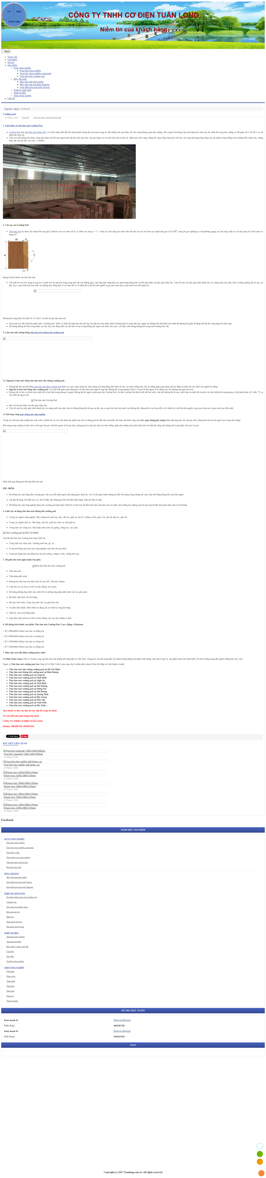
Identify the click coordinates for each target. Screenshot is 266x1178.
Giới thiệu (12, 59)
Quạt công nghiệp (22, 68)
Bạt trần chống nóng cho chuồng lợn (21, 897)
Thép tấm (10, 971)
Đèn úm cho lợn (13, 912)
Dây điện (10, 956)
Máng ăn (10, 917)
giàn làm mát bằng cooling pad (47, 387)
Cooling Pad (14, 132)
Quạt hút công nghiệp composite (35, 73)
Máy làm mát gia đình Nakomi (34, 84)
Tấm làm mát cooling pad (32, 76)
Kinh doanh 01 (11, 1020)
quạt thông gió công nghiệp (32, 414)
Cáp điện (10, 951)
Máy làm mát (20, 79)
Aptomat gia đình (13, 942)
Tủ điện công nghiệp (15, 961)
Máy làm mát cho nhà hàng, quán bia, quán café (37, 1133)
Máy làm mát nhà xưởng (32, 81)
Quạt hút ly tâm (12, 852)
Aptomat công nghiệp (15, 937)
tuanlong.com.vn (24, 1099)
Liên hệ (11, 98)
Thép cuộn (10, 976)
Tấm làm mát (15, 231)
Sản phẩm (12, 65)
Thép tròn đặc (12, 1001)
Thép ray (10, 996)
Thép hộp (10, 986)
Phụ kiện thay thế (13, 867)
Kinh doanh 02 (11, 1031)
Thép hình (10, 981)
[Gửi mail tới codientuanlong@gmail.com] (133, 1020)
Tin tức (10, 62)
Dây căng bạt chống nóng (17, 907)
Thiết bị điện (20, 93)
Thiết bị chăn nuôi (22, 90)
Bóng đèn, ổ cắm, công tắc (17, 946)
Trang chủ (12, 57)
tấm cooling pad (53, 118)
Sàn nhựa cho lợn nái (15, 927)
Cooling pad (39, 118)
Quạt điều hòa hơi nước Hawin (35, 87)
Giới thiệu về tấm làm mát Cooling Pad (23, 126)
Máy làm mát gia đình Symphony (30, 1128)
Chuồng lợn (11, 902)
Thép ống (10, 991)
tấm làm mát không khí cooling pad (47, 332)
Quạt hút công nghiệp (30, 70)
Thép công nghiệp (22, 95)
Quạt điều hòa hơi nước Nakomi (19, 887)
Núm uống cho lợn (14, 922)
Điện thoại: (9, 1025)
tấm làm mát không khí (35, 132)
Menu (7, 51)
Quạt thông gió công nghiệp (18, 857)
